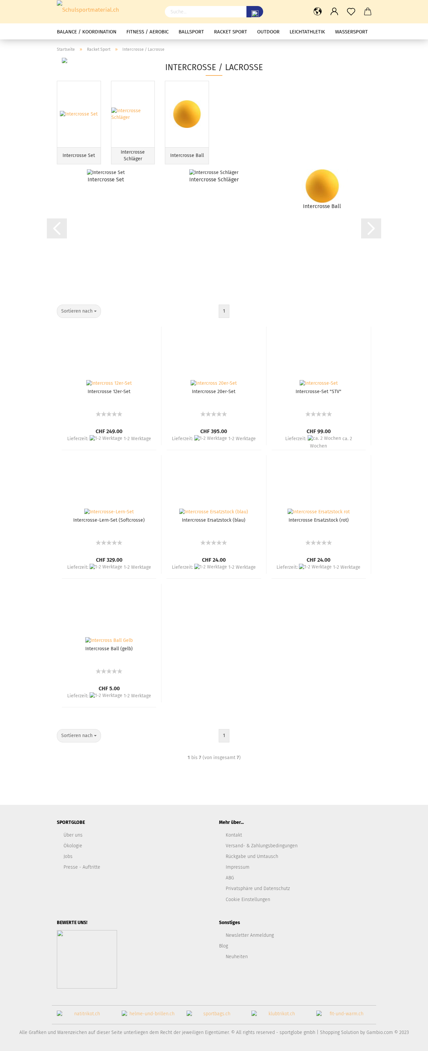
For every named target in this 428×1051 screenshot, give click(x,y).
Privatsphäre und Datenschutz (258, 888)
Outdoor (268, 32)
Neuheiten (237, 956)
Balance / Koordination (86, 32)
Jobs (68, 856)
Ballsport (191, 32)
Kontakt (234, 835)
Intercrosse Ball (322, 206)
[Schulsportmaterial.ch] (106, 10)
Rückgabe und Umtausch (252, 856)
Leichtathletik (307, 32)
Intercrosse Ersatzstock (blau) (213, 520)
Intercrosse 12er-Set (109, 391)
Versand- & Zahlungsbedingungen (262, 846)
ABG (230, 878)
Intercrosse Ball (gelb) (109, 649)
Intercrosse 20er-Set (213, 391)
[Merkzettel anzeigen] (351, 11)
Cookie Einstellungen (248, 899)
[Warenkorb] (367, 11)
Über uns (73, 835)
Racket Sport (230, 32)
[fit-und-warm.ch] (343, 1016)
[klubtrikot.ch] (278, 1016)
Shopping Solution (339, 1032)
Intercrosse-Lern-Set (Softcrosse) (109, 520)
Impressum (237, 867)
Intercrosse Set (106, 179)
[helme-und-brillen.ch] (149, 1016)
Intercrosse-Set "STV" (318, 391)
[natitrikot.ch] (84, 1016)
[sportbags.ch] (214, 1016)
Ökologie (73, 846)
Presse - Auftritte (82, 867)
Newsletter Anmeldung (250, 935)
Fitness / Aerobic (147, 32)
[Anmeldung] (334, 11)
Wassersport (351, 32)
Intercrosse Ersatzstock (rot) (319, 520)
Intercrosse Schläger (214, 179)
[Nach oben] (410, 1041)
